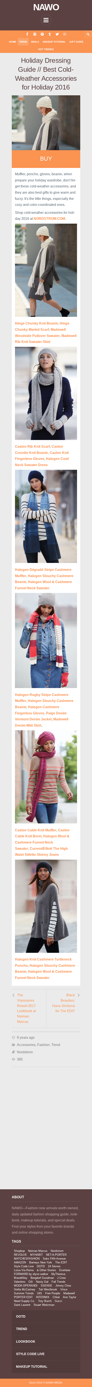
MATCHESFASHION (27, 1258)
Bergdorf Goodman (42, 1277)
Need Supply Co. (24, 1301)
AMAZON (20, 1262)
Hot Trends (46, 49)
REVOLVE (20, 1254)
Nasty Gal (42, 1281)
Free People (52, 1293)
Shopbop (19, 1250)
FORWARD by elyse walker (31, 1274)
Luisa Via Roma (24, 1270)
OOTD (41, 1266)
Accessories (26, 1045)
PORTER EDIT (23, 1297)
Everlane (64, 1270)
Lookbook (25, 1341)
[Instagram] (35, 34)
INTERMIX (42, 1297)
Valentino (19, 1281)
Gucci (58, 1301)
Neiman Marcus (37, 1250)
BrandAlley (20, 1277)
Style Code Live (24, 1266)
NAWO (46, 7)
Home (12, 41)
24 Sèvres (54, 1266)
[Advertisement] (46, 1134)
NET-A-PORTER (56, 1254)
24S (39, 1293)
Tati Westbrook (48, 1289)
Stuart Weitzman (44, 1304)
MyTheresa (58, 1274)
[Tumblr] (49, 34)
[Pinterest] (42, 34)
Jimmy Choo (63, 1285)
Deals (35, 41)
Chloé (56, 1297)
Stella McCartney (24, 1289)
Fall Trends (58, 1281)
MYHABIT (36, 1254)
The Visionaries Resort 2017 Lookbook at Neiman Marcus (26, 1008)
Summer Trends (24, 1293)
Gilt (30, 1281)
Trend (23, 41)
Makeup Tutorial (54, 41)
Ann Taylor (69, 1297)
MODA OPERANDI (25, 1285)
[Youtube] (64, 34)
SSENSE (46, 1285)
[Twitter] (57, 34)
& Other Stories (46, 1270)
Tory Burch (45, 1301)
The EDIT (61, 1262)
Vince (63, 1289)
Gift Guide (76, 41)
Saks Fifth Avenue (54, 1258)
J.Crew (61, 1277)
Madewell (69, 1293)
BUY (46, 159)
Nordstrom (25, 1052)
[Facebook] (27, 34)
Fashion (43, 1045)
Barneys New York (40, 1262)
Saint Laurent (22, 1304)
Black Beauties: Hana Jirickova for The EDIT (63, 1003)
